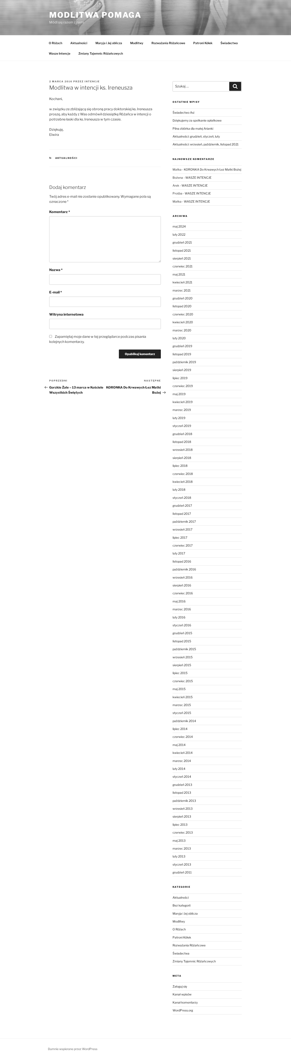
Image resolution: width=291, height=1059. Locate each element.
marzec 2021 (182, 290)
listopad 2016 (182, 561)
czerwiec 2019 (183, 386)
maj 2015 (179, 689)
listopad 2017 (182, 513)
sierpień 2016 (182, 585)
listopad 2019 (182, 354)
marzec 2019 (182, 410)
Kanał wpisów (182, 994)
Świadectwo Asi (183, 112)
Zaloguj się (180, 986)
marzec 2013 (182, 848)
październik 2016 (184, 569)
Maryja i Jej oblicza (108, 43)
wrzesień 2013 (183, 808)
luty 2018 (179, 489)
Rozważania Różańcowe (168, 43)
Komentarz (59, 212)
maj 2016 (179, 601)
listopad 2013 (182, 792)
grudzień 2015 (182, 633)
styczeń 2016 (182, 625)
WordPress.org (183, 1010)
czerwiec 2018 (183, 474)
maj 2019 (179, 394)
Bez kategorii (181, 905)
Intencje (92, 81)
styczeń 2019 (182, 426)
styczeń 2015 (182, 713)
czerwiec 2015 (183, 681)
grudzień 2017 (182, 505)
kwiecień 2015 (183, 697)
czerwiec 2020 (183, 314)
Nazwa (56, 270)
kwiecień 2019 (183, 402)
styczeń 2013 (182, 864)
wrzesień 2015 (183, 657)
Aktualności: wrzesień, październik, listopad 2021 (206, 144)
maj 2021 (179, 274)
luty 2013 (179, 856)
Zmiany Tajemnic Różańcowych (100, 53)
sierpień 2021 (182, 258)
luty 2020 (179, 338)
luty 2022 (179, 234)
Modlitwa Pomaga (95, 15)
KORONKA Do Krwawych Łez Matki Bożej (212, 169)
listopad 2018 (182, 442)
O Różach (55, 43)
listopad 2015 (182, 641)
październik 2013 (184, 800)
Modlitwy (136, 43)
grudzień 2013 (182, 784)
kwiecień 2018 (183, 481)
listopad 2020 (182, 306)
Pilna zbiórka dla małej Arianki (193, 128)
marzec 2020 (182, 330)
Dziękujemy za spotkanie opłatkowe (197, 120)
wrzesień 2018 (183, 449)
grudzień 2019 (182, 346)
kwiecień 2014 (183, 752)
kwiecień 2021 (182, 282)
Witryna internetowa (66, 314)
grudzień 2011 (182, 872)
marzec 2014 (182, 761)
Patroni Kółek (202, 43)
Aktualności (78, 43)
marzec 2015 (182, 705)
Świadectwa (229, 43)
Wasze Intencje (59, 53)
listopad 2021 (182, 250)
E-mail (55, 292)
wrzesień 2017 (182, 529)
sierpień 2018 (182, 458)
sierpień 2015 (182, 665)
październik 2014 (184, 721)
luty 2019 (179, 418)
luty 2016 (179, 617)
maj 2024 (179, 226)
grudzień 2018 (182, 434)
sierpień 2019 (182, 370)
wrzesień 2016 (183, 577)
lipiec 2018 (180, 465)
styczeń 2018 (182, 497)
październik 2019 (184, 362)
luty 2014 (179, 768)
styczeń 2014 (182, 776)
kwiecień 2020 (183, 322)
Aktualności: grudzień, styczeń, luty (196, 136)
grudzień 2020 (183, 298)
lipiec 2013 (180, 824)
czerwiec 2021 (183, 266)
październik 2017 (184, 521)
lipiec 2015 (180, 673)
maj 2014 (179, 745)
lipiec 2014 (180, 729)
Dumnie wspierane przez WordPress (72, 1049)
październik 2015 (184, 649)
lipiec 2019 (180, 378)
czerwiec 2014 (183, 736)
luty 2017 (179, 553)
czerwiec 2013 (183, 832)
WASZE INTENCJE (198, 177)
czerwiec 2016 (183, 593)
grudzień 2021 (182, 242)
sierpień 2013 (182, 816)
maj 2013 (179, 840)
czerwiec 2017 (183, 545)
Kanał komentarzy (185, 1002)
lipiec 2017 (180, 537)
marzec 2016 (182, 609)
